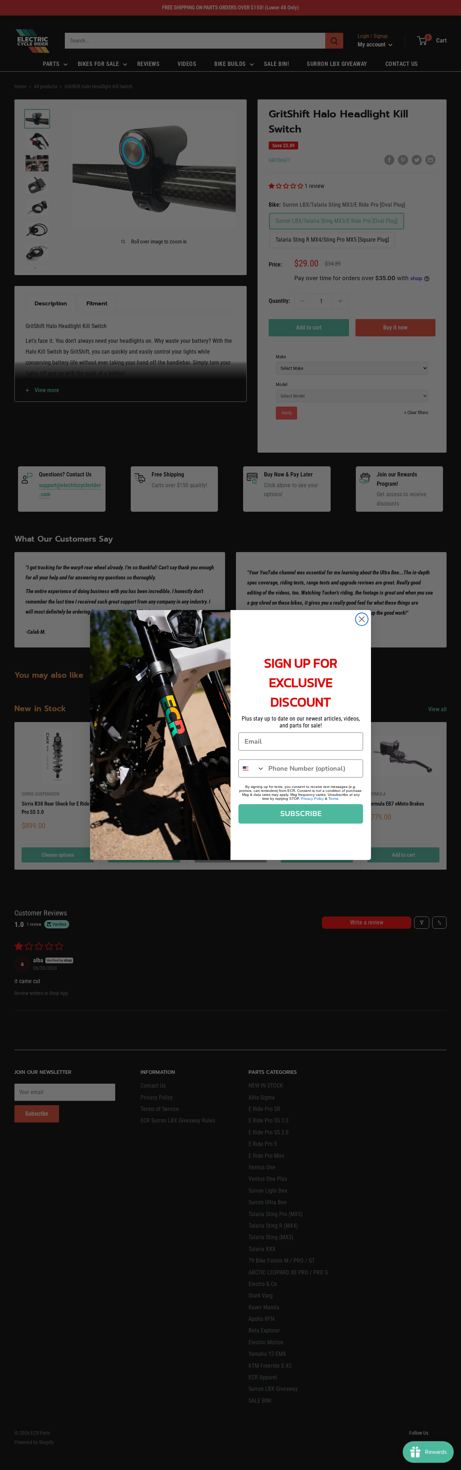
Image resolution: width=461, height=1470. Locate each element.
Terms (333, 799)
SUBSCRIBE (301, 814)
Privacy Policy (312, 799)
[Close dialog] (361, 619)
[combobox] (252, 768)
